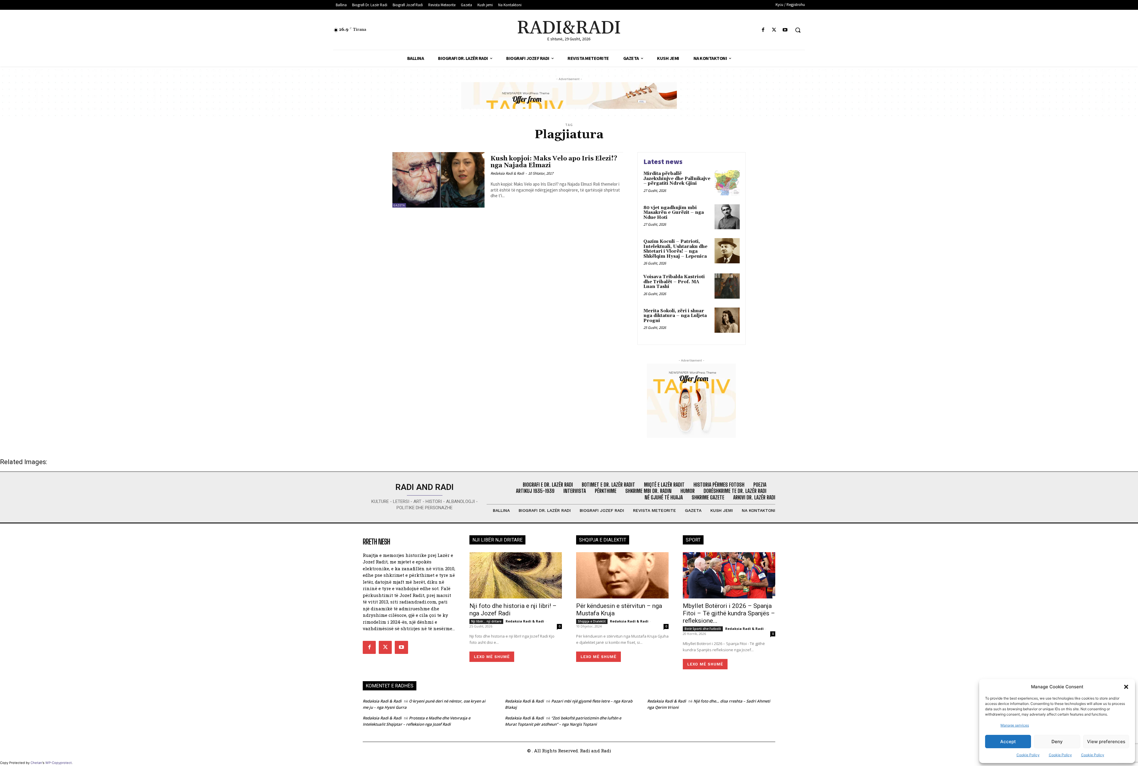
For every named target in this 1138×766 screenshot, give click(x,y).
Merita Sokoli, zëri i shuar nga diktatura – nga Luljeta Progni (675, 316)
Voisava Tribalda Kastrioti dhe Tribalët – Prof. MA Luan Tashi (674, 281)
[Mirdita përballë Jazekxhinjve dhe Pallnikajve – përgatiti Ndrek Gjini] (727, 182)
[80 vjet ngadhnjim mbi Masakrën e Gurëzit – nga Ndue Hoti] (727, 217)
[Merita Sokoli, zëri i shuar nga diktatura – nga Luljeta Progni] (727, 320)
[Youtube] (785, 30)
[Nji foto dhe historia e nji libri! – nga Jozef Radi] (515, 575)
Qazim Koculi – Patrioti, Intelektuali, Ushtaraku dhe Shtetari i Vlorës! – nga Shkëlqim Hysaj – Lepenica (675, 249)
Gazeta (399, 205)
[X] (774, 30)
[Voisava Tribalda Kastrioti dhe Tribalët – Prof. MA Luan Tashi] (727, 286)
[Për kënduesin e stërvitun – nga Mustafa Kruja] (622, 575)
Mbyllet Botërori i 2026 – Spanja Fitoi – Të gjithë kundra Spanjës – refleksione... (729, 613)
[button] (1126, 687)
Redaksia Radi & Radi (507, 173)
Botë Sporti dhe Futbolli (703, 629)
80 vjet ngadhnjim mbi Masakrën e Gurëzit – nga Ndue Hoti (673, 212)
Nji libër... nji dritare (486, 621)
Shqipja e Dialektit (592, 621)
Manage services (1014, 725)
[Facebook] (763, 30)
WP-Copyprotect (58, 763)
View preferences (1106, 741)
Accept (1008, 741)
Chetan (36, 763)
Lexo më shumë (492, 656)
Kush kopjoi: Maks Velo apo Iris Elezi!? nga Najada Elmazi (553, 162)
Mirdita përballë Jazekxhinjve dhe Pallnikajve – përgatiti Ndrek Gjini (676, 178)
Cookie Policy (1028, 755)
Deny (1057, 741)
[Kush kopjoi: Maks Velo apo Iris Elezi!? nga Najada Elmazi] (438, 180)
